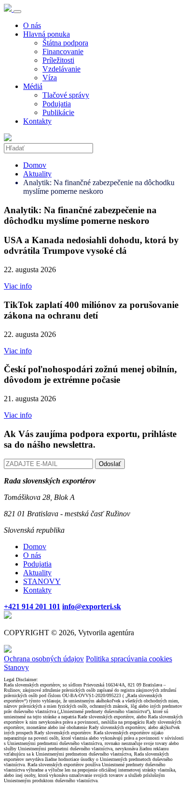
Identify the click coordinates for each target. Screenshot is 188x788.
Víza (49, 77)
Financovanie (62, 51)
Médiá (32, 86)
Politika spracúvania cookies (129, 659)
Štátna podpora (65, 43)
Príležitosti (58, 60)
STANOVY (42, 581)
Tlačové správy (65, 95)
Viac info (18, 286)
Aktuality (37, 174)
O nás (32, 25)
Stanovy (16, 667)
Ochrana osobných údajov (44, 659)
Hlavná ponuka (46, 34)
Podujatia (56, 104)
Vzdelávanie (61, 69)
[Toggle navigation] (17, 11)
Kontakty (37, 121)
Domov (34, 165)
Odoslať (110, 463)
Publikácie (58, 112)
